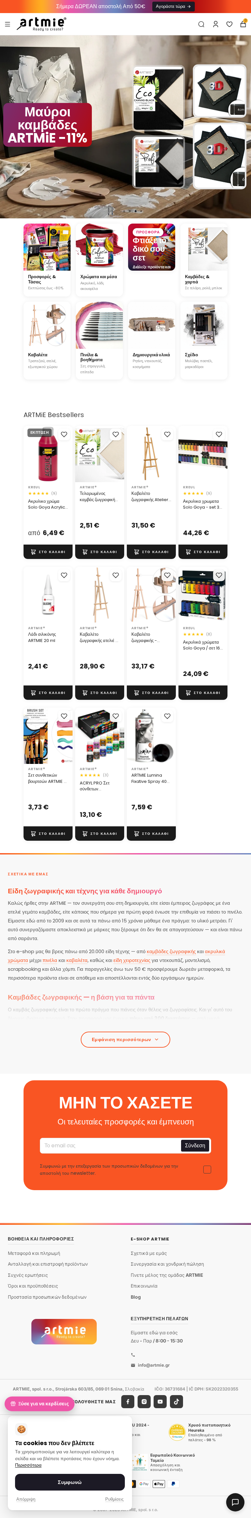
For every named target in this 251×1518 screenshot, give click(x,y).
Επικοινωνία (144, 1286)
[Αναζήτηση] (201, 24)
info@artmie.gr (154, 1365)
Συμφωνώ (70, 1482)
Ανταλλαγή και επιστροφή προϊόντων (48, 1264)
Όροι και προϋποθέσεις (33, 1286)
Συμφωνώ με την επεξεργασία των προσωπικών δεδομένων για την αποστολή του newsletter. (109, 1169)
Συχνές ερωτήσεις (28, 1275)
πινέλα (49, 960)
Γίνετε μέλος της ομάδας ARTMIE (167, 1275)
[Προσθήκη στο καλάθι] (48, 552)
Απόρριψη (25, 1499)
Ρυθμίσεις (114, 1499)
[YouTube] (160, 1401)
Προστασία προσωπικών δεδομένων (47, 1297)
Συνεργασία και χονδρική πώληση (167, 1264)
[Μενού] (7, 23)
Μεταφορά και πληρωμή (34, 1253)
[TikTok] (176, 1401)
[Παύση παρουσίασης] (110, 211)
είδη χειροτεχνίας (131, 960)
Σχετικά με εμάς (149, 1253)
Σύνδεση (195, 1145)
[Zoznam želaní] (229, 24)
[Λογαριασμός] (216, 24)
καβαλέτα (77, 960)
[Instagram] (144, 1401)
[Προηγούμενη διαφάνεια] (8, 127)
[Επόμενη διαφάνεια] (243, 127)
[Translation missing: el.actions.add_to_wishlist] (64, 434)
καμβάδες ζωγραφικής (171, 951)
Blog (136, 1297)
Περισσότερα (28, 1465)
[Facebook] (127, 1401)
